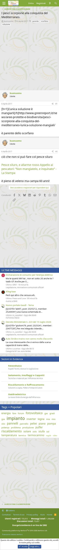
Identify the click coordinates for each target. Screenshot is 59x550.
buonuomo (8, 21)
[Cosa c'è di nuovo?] (50, 3)
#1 (56, 104)
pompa (51, 423)
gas (46, 413)
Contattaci (6, 514)
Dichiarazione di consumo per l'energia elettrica (29, 274)
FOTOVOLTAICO (12, 318)
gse (3, 419)
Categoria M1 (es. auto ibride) (18, 351)
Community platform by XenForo (24, 530)
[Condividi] (52, 104)
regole (48, 435)
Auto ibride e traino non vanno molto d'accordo (29, 338)
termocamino (36, 435)
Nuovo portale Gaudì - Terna (20, 305)
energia (6, 413)
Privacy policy (32, 514)
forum (21, 413)
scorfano (44, 21)
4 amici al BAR (11, 301)
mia (48, 419)
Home (49, 514)
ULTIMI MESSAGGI (11, 270)
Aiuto (42, 514)
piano (42, 423)
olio (3, 423)
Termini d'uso (18, 514)
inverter (31, 419)
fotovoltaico (34, 413)
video (55, 435)
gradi (52, 413)
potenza (5, 427)
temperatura (9, 435)
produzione (28, 427)
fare (14, 413)
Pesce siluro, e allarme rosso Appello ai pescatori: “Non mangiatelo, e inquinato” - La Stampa (28, 169)
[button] (2, 510)
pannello (24, 423)
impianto (16, 418)
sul (47, 431)
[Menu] (4, 3)
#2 (56, 151)
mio (53, 419)
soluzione (6, 24)
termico (22, 435)
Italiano (11, 510)
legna (41, 419)
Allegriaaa (11, 291)
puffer (39, 427)
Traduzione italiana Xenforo (12, 534)
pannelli (12, 423)
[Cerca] (55, 3)
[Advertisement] (29, 57)
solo (35, 431)
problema (16, 427)
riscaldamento (11, 431)
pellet (33, 423)
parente (35, 21)
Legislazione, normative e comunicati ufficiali (25, 287)
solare (27, 431)
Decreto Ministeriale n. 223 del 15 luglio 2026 (28, 321)
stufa (42, 431)
